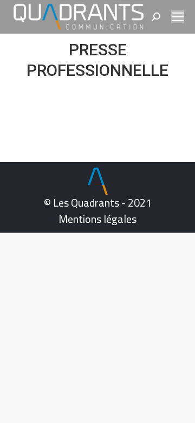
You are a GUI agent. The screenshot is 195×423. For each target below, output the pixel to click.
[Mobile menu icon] (177, 16)
